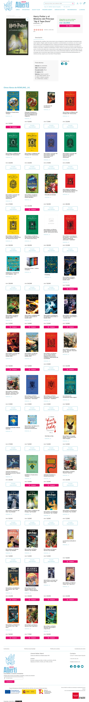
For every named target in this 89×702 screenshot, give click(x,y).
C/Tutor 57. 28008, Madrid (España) (77, 655)
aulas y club (36, 9)
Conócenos (6, 648)
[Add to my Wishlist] (27, 19)
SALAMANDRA (43, 65)
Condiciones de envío (80, 648)
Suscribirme (9, 681)
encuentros (26, 9)
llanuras (82, 9)
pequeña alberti (47, 9)
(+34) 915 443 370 (74, 658)
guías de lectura (60, 9)
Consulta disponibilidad (32, 126)
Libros (7, 15)
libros (18, 9)
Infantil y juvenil (11, 15)
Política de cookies (55, 648)
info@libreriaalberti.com (75, 661)
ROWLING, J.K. (9, 116)
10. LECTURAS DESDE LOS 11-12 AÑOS (13, 16)
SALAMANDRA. (37, 25)
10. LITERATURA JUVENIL (41, 78)
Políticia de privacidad (29, 648)
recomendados (72, 9)
